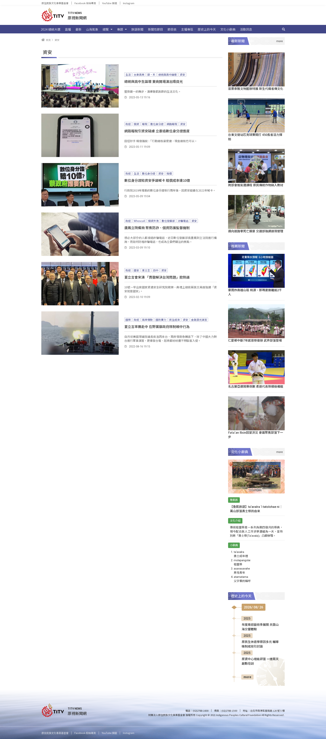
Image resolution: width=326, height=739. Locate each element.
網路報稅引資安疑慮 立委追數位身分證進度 (157, 130)
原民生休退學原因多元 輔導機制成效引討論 (260, 644)
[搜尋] (284, 29)
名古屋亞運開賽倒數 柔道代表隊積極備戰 (255, 386)
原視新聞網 (77, 17)
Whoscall (139, 221)
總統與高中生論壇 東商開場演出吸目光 (153, 81)
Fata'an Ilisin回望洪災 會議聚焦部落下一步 (255, 434)
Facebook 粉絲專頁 (85, 3)
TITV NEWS (75, 13)
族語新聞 (137, 29)
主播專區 (187, 29)
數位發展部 (168, 221)
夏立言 (146, 270)
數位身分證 (157, 124)
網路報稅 (172, 124)
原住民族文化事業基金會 (55, 3)
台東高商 (139, 74)
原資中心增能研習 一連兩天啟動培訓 (260, 661)
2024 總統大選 (50, 29)
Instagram (128, 3)
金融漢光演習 (199, 320)
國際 (128, 320)
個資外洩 (153, 221)
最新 (78, 29)
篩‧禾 (151, 74)
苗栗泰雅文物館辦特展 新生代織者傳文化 (255, 88)
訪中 (155, 270)
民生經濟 (174, 320)
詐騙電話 (183, 221)
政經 (128, 124)
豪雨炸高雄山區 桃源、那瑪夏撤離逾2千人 (255, 292)
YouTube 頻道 (109, 3)
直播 (68, 29)
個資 (136, 124)
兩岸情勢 (147, 320)
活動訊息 (246, 29)
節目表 (172, 29)
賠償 (169, 173)
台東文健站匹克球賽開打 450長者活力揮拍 (255, 136)
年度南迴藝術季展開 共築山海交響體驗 (260, 627)
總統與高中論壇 (167, 74)
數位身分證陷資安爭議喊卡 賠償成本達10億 (157, 180)
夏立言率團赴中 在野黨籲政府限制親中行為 (157, 326)
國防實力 (161, 320)
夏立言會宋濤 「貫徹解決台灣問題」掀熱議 (157, 277)
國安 (136, 270)
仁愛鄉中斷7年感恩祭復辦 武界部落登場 (255, 340)
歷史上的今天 (207, 29)
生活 (128, 74)
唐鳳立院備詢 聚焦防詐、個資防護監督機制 (157, 227)
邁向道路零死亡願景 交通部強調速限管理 (255, 231)
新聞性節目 (155, 29)
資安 (182, 74)
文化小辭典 (227, 29)
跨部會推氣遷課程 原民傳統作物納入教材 (255, 185)
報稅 (144, 124)
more (247, 677)
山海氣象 (92, 29)
